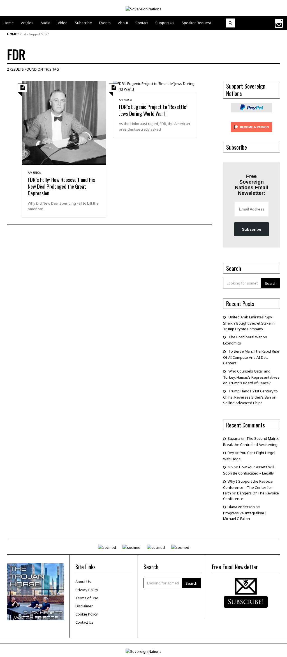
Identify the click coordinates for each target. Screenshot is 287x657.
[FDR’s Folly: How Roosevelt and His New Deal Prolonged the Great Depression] (64, 122)
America (34, 172)
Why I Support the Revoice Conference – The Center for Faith (248, 487)
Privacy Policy (86, 589)
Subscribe (251, 229)
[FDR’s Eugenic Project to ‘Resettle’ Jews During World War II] (155, 85)
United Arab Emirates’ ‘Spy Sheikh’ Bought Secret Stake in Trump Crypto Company (249, 322)
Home (12, 34)
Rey (231, 452)
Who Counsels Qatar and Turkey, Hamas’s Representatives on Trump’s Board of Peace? (251, 377)
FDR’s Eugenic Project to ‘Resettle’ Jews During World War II (153, 110)
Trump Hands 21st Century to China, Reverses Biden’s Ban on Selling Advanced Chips (250, 396)
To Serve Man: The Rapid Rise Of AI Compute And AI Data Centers (251, 357)
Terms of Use (86, 597)
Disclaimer (84, 606)
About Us (83, 581)
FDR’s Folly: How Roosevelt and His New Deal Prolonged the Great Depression (61, 186)
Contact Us (84, 622)
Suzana (234, 438)
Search (271, 283)
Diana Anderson (241, 506)
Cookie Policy (86, 614)
